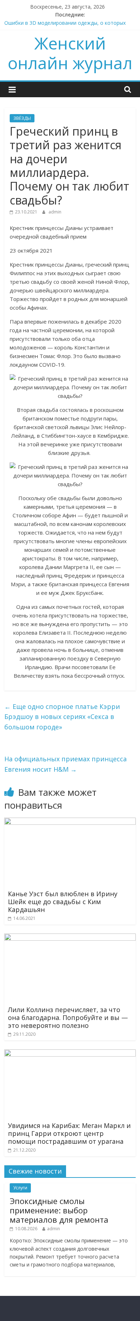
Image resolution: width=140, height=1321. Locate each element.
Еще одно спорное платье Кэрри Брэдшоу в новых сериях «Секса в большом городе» (62, 717)
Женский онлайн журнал (70, 53)
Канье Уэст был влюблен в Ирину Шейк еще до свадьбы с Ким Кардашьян (62, 901)
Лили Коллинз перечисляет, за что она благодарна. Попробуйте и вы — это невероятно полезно (68, 1017)
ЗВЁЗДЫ (22, 118)
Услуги (20, 1188)
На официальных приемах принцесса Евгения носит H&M (65, 764)
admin (54, 212)
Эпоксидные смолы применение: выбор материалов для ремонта (59, 1210)
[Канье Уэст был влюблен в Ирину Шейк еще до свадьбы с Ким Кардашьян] (70, 822)
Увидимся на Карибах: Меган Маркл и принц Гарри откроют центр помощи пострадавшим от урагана (69, 1133)
